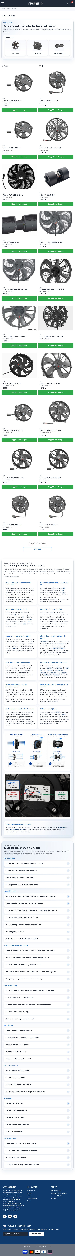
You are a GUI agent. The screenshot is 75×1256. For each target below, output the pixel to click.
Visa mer (37, 549)
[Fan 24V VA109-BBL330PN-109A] (55, 318)
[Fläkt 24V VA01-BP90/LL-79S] (19, 459)
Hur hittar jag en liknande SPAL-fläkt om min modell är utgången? (31, 896)
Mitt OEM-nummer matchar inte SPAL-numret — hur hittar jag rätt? (31, 972)
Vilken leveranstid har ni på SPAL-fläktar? (22, 1143)
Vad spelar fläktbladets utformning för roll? (22, 918)
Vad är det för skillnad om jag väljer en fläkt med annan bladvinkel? (31, 910)
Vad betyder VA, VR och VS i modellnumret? (22, 885)
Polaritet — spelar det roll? (16, 1052)
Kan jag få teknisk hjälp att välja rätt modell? (23, 1165)
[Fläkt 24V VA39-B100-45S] (55, 82)
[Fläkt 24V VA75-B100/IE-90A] (55, 365)
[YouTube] (15, 1216)
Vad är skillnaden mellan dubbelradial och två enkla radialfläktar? (30, 990)
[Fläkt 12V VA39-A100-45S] (19, 506)
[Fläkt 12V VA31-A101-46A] (19, 129)
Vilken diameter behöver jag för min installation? (24, 903)
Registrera (36, 1234)
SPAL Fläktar (11, 8)
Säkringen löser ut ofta (14, 1132)
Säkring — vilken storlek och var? (18, 1059)
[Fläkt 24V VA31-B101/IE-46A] (19, 82)
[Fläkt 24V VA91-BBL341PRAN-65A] (19, 271)
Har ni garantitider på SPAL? (16, 1157)
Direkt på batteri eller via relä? (17, 1045)
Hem (3, 8)
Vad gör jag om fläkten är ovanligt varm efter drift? (25, 1092)
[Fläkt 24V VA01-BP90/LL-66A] (55, 459)
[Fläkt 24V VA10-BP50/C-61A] (19, 176)
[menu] (2, 3)
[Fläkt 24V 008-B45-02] (19, 223)
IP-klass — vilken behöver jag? (17, 1012)
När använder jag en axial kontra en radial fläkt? (24, 925)
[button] (40, 66)
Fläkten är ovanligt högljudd (16, 1110)
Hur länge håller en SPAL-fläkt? (18, 1070)
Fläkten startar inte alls (15, 1103)
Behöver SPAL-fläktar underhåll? (18, 1085)
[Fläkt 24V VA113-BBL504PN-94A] (19, 318)
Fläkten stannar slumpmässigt (17, 1125)
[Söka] (67, 3)
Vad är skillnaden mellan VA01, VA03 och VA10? (23, 965)
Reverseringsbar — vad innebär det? (20, 998)
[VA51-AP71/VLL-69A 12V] (19, 365)
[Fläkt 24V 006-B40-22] (55, 176)
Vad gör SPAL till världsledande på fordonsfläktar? (25, 863)
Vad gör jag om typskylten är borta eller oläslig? (24, 979)
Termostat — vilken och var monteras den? (22, 1038)
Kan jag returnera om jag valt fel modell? (21, 1150)
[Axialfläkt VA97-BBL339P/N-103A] (55, 271)
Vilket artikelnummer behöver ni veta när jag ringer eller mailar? (30, 950)
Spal (4, 98)
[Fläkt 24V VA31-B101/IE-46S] (19, 412)
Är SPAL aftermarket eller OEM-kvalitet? (21, 870)
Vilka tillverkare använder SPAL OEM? (20, 878)
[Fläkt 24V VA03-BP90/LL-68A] (55, 412)
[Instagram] (10, 1216)
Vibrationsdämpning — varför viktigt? (20, 1019)
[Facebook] (5, 1216)
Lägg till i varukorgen (19, 110)
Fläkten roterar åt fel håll (15, 1118)
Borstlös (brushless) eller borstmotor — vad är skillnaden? (28, 1005)
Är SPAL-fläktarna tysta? (15, 1078)
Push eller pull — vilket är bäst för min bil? (22, 939)
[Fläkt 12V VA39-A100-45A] (55, 506)
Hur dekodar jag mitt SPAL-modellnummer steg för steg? (28, 958)
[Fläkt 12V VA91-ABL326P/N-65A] (55, 223)
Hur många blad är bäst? (15, 932)
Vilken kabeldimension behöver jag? (19, 1030)
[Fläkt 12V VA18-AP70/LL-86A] (55, 129)
